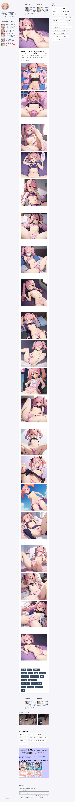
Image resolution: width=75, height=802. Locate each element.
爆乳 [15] (55, 33)
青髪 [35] (30, 740)
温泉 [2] (63, 33)
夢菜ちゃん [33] (42, 737)
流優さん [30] (68, 17)
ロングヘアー (25, 676)
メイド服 (30, 687)
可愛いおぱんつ (25, 683)
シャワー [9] (33, 737)
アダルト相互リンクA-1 (24, 790)
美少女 (23, 669)
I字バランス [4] (56, 20)
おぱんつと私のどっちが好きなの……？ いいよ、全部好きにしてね (34, 52)
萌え (29, 669)
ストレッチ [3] (56, 39)
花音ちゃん (36, 669)
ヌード (23, 687)
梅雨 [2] (63, 30)
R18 (23, 690)
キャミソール (39, 687)
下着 (42, 676)
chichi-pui (36, 756)
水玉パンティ (32, 680)
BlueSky (27, 756)
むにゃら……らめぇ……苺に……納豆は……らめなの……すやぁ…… (8, 36)
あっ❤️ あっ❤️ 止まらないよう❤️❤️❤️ (10, 45)
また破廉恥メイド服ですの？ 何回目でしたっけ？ (10, 40)
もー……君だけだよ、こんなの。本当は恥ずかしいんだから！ (43, 9)
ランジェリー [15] (57, 17)
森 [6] (65, 24)
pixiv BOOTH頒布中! (24, 757)
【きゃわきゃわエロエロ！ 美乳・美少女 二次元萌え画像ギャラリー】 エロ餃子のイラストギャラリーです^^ (8, 14)
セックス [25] (66, 11)
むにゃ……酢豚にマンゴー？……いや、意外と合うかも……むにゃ (8, 26)
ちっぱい (24, 673)
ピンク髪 (42, 673)
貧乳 (30, 673)
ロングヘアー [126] (65, 27)
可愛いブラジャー (36, 683)
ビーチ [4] (29, 734)
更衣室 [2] (22, 740)
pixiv (31, 756)
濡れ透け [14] (56, 11)
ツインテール (34, 676)
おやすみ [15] (23, 743)
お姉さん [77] (63, 14)
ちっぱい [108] (56, 24)
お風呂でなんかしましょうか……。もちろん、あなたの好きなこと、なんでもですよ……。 (31, 11)
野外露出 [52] (65, 36)
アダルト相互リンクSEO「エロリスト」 (28, 788)
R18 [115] (55, 27)
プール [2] (55, 30)
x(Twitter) (22, 756)
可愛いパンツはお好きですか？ (10, 30)
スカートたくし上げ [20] (59, 8)
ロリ (36, 673)
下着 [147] (55, 36)
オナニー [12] (23, 737)
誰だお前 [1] (38, 734)
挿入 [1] (55, 14)
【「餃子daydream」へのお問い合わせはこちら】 (30, 793)
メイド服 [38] (67, 20)
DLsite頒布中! (43, 756)
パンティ (24, 680)
